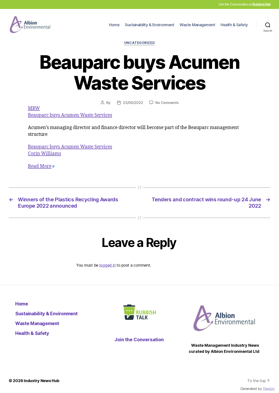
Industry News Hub (41, 380)
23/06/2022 (133, 102)
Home (114, 24)
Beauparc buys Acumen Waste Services (70, 115)
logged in (107, 265)
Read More (39, 166)
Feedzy (269, 388)
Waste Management (197, 24)
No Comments (166, 102)
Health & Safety (234, 24)
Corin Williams (44, 154)
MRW (34, 108)
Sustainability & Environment (149, 24)
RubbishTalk (261, 4)
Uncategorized (139, 43)
